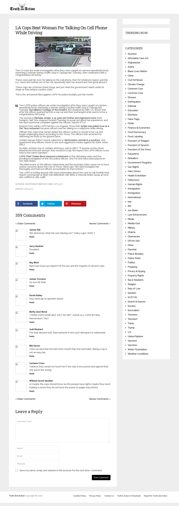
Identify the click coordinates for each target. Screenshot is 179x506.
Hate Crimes (134, 171)
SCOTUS (132, 297)
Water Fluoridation (137, 349)
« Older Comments (25, 223)
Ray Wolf (34, 262)
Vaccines (132, 340)
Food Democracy (137, 132)
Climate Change (136, 84)
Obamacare (134, 236)
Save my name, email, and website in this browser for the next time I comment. (61, 470)
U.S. (130, 332)
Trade (131, 323)
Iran (129, 201)
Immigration (134, 188)
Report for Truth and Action (155, 496)
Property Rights (136, 275)
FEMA (131, 123)
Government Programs (140, 162)
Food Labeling (135, 136)
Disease (132, 97)
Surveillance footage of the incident (48, 110)
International (134, 197)
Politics (131, 262)
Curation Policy (79, 496)
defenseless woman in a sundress (82, 140)
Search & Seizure (136, 301)
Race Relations (135, 280)
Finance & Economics (139, 127)
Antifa (131, 67)
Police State (134, 258)
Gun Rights (133, 167)
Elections (132, 114)
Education (133, 110)
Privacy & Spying (136, 271)
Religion (132, 284)
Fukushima (133, 154)
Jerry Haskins (36, 246)
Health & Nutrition (137, 175)
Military (131, 227)
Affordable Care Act (138, 58)
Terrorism (132, 314)
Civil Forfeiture (135, 80)
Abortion (132, 54)
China (130, 75)
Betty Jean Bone (38, 312)
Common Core (135, 88)
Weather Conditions (138, 353)
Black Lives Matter (137, 71)
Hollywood (133, 180)
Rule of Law (134, 288)
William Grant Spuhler (41, 381)
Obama (131, 232)
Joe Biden (133, 210)
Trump (131, 327)
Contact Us (109, 496)
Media (131, 219)
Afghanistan (134, 62)
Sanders (132, 293)
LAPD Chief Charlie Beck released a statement (43, 156)
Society (132, 306)
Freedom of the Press (139, 149)
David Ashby (35, 295)
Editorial (132, 106)
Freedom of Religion (138, 141)
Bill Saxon (34, 345)
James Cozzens (37, 279)
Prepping (132, 267)
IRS (129, 206)
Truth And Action (17, 496)
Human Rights (135, 184)
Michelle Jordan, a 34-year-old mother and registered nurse (65, 118)
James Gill (34, 230)
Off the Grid (134, 240)
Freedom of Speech (138, 145)
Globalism (133, 158)
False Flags (134, 119)
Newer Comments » (99, 223)
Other (131, 245)
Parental (132, 249)
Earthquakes (134, 101)
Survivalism (133, 310)
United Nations (135, 336)
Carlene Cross (36, 363)
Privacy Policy (95, 496)
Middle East (134, 223)
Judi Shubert (36, 329)
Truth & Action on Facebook (129, 496)
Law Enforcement (137, 214)
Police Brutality (135, 254)
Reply (31, 237)
